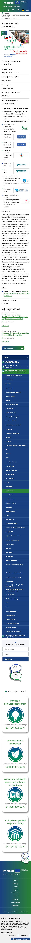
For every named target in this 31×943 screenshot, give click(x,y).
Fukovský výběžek (11, 470)
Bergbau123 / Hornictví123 (13, 632)
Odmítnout (24, 935)
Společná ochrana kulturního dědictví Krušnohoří (14, 590)
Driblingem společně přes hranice (16, 445)
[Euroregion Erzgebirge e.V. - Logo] (21, 137)
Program (15, 890)
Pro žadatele (15, 893)
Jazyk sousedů (10, 491)
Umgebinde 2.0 (10, 615)
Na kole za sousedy (11, 523)
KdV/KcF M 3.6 (10, 519)
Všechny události (8, 348)
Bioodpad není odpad (12, 417)
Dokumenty (11, 499)
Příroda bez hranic (11, 560)
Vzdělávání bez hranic (12, 623)
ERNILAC (8, 454)
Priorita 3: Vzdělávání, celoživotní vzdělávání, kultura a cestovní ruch (15, 371)
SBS (7, 603)
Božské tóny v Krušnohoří (13, 425)
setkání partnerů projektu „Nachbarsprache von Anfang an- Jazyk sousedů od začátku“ (15, 317)
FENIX (7, 458)
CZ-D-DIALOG (10, 595)
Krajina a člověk (10, 511)
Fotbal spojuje (10, 466)
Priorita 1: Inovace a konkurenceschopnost (12, 361)
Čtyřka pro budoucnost (13, 433)
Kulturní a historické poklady (14, 565)
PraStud (8, 548)
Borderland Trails (11, 421)
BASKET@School (10, 413)
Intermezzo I (9, 388)
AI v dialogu (9, 581)
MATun (8, 607)
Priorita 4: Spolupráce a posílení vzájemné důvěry (15, 636)
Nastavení (12, 935)
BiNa (7, 450)
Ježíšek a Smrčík (11, 503)
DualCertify (9, 380)
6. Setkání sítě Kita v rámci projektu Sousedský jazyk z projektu (15, 334)
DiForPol (8, 441)
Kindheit (8, 437)
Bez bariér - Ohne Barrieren (14, 376)
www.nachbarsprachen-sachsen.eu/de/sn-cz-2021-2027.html (16, 293)
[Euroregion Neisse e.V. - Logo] (21, 165)
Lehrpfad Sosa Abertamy (13, 577)
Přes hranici (9, 552)
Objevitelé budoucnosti (13, 536)
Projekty (5, 357)
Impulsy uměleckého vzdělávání (15, 528)
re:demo (8, 569)
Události (10, 495)
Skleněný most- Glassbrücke (14, 573)
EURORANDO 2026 (11, 611)
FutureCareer (10, 474)
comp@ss (9, 429)
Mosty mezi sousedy (12, 599)
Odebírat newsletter (13, 10)
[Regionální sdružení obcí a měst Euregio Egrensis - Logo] (21, 155)
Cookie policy (15, 902)
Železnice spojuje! (11, 627)
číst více (4, 325)
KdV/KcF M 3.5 (10, 544)
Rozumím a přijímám (20, 939)
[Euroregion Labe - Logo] (21, 190)
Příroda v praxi (10, 396)
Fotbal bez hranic (11, 462)
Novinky (15, 884)
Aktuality (15, 881)
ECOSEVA (8, 384)
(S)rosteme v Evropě (12, 404)
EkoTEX (8, 400)
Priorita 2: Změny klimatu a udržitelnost (13, 366)
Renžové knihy (10, 478)
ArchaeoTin (9, 408)
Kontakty (16, 899)
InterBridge (9, 486)
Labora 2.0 (9, 507)
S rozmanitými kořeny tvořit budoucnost (14, 585)
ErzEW (7, 515)
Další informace (6, 933)
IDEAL (7, 482)
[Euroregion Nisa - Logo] (21, 171)
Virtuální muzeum (11, 619)
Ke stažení (15, 905)
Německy (23, 10)
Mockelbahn (9, 556)
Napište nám (18, 10)
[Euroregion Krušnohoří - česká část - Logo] (21, 145)
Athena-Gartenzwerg (12, 540)
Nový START (9, 532)
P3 (5, 33)
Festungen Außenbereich (13, 392)
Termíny (15, 887)
